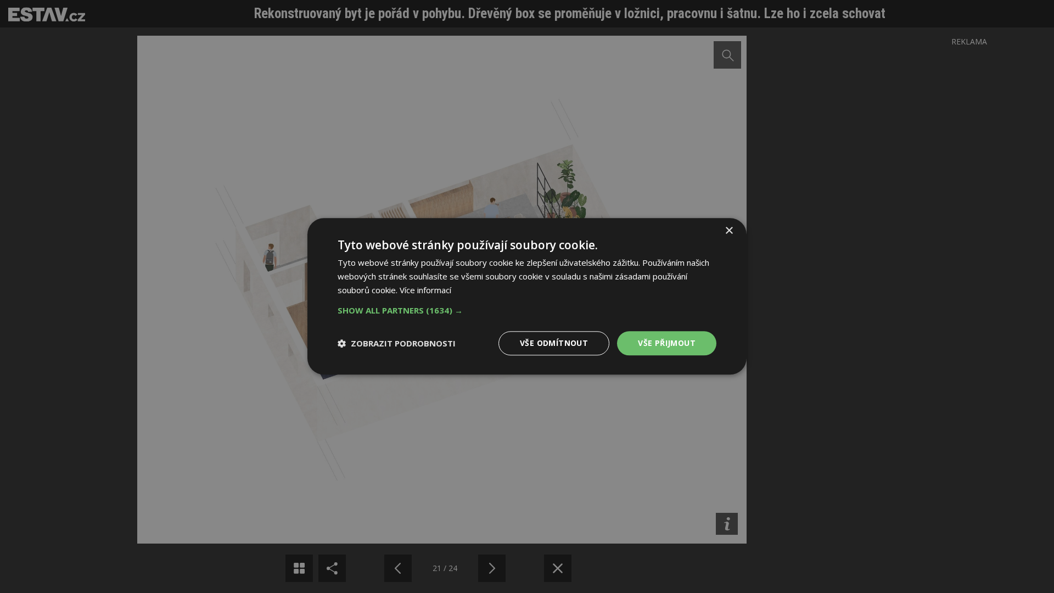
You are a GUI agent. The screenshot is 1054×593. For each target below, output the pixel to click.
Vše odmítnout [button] (554, 343)
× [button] (729, 231)
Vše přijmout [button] (667, 343)
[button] (527, 310)
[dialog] (527, 296)
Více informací (425, 289)
